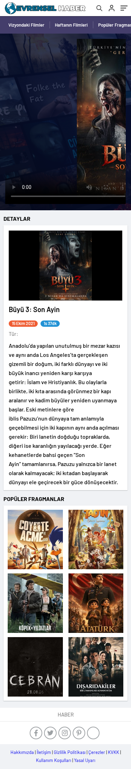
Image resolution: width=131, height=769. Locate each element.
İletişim (44, 752)
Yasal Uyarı (84, 760)
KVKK (113, 752)
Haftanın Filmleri (71, 25)
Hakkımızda (22, 752)
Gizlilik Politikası (70, 752)
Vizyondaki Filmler (26, 25)
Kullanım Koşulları (53, 760)
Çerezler (96, 752)
